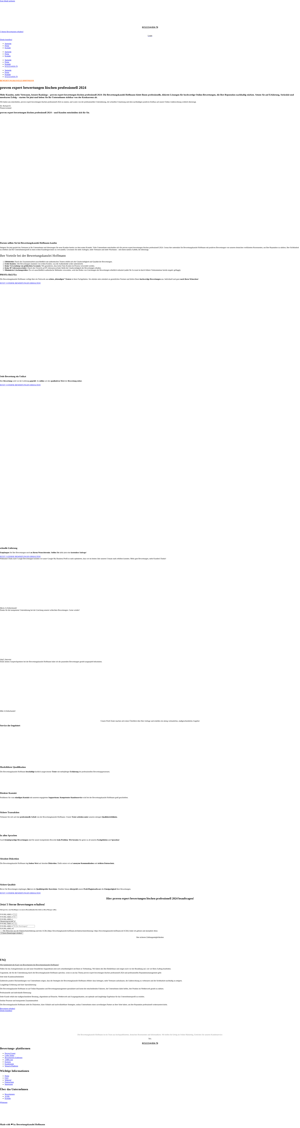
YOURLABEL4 (6, 924)
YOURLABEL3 (6, 917)
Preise (7, 46)
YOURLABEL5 (6, 926)
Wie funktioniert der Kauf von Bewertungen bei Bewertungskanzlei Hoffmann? (29, 965)
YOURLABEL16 (7, 928)
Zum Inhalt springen (7, 1)
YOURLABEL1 (6, 914)
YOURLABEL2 (6, 919)
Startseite (8, 44)
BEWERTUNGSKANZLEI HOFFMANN (17, 81)
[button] (150, 965)
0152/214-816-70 (150, 27)
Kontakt (8, 48)
